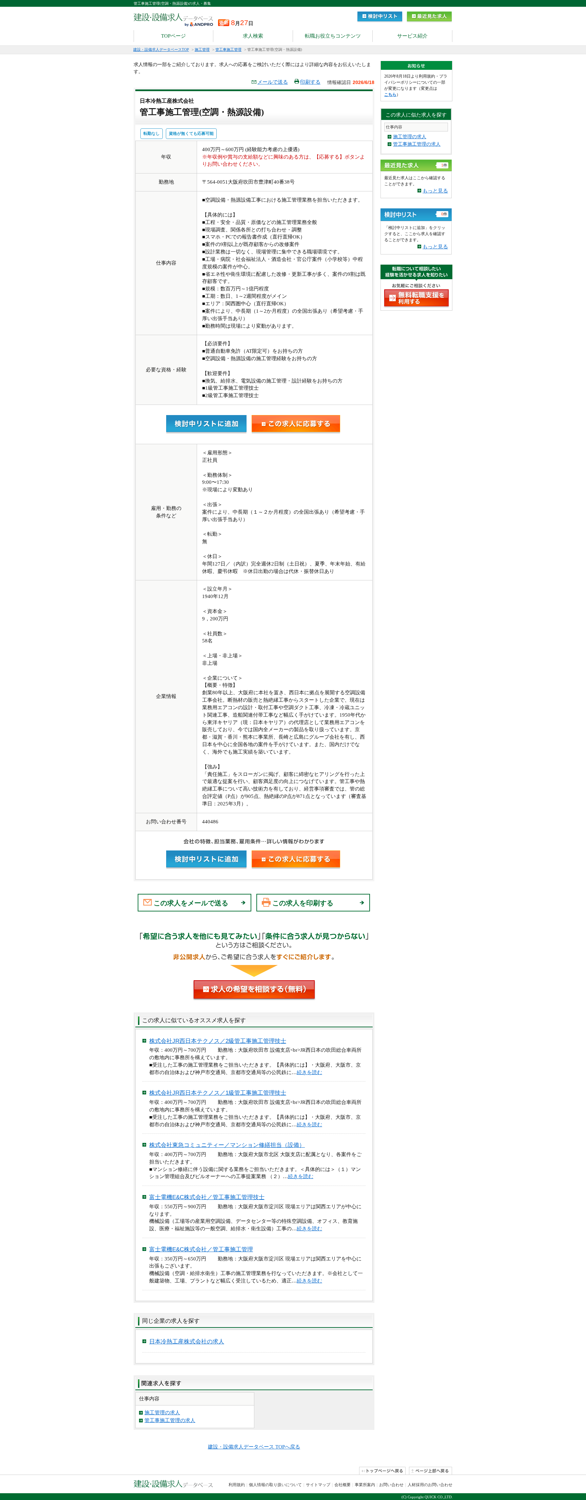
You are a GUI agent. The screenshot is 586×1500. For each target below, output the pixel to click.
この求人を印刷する (302, 903)
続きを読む (309, 1072)
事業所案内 (365, 1484)
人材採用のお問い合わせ (430, 1484)
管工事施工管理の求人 (169, 1420)
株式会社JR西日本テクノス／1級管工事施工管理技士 (217, 1093)
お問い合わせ (391, 1484)
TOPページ (173, 36)
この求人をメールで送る (191, 903)
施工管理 (202, 49)
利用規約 (237, 1484)
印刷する (310, 82)
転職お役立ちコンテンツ (333, 36)
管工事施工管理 (228, 49)
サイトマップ (318, 1484)
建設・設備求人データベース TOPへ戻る (254, 1447)
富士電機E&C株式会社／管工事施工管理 (201, 1249)
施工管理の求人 (162, 1412)
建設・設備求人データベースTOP (161, 49)
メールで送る (272, 82)
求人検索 (253, 36)
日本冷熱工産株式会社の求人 (186, 1341)
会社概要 (342, 1484)
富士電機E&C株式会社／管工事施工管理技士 (207, 1197)
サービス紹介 (412, 36)
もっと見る (435, 190)
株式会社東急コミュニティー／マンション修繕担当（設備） (227, 1145)
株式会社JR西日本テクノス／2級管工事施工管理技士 (217, 1041)
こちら (390, 94)
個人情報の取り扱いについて (275, 1484)
